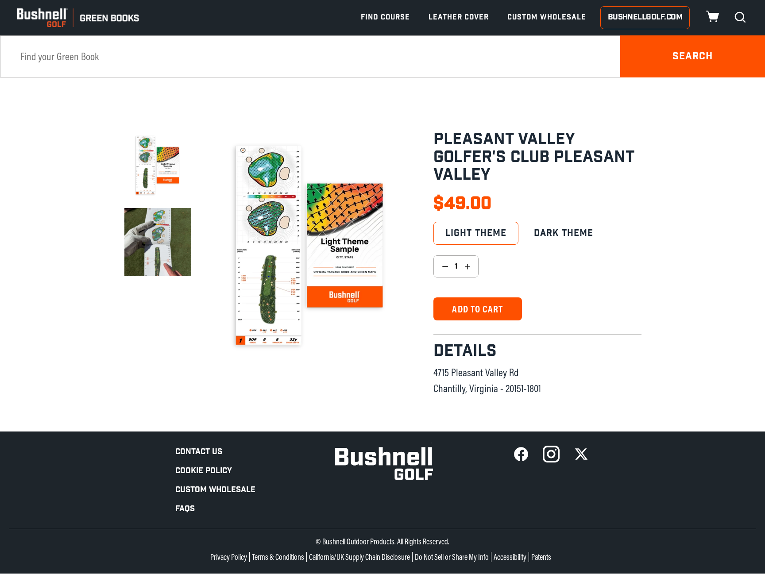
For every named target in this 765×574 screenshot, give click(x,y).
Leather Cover (459, 17)
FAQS (185, 509)
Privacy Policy (228, 557)
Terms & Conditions (278, 557)
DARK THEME (563, 233)
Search (692, 56)
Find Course (385, 17)
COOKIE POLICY (203, 471)
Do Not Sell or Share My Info (452, 557)
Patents (541, 557)
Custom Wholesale (546, 17)
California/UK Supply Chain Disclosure (359, 557)
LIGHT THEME (475, 233)
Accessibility (510, 557)
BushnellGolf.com (645, 17)
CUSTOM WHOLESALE (215, 490)
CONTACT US (198, 452)
